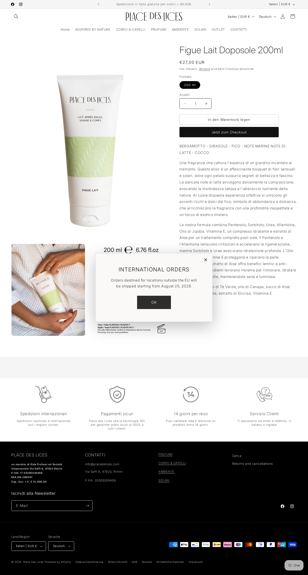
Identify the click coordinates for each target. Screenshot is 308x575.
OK (154, 302)
